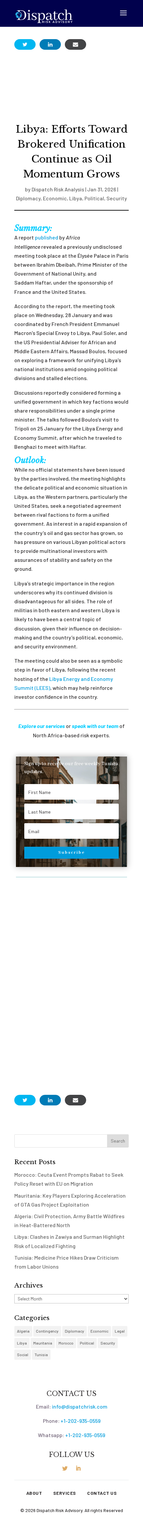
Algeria (23, 1331)
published (46, 237)
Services (64, 1493)
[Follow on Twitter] (65, 1468)
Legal (120, 1331)
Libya (75, 198)
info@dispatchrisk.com (79, 1406)
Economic (55, 198)
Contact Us (102, 1493)
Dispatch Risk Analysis (58, 189)
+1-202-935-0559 (80, 1421)
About (34, 1493)
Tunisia (41, 1354)
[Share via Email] (75, 44)
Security (116, 198)
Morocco (66, 1343)
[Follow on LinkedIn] (78, 1468)
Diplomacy (28, 198)
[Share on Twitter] (25, 44)
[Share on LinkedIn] (50, 44)
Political (94, 198)
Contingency (47, 1331)
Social (22, 1354)
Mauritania (42, 1343)
